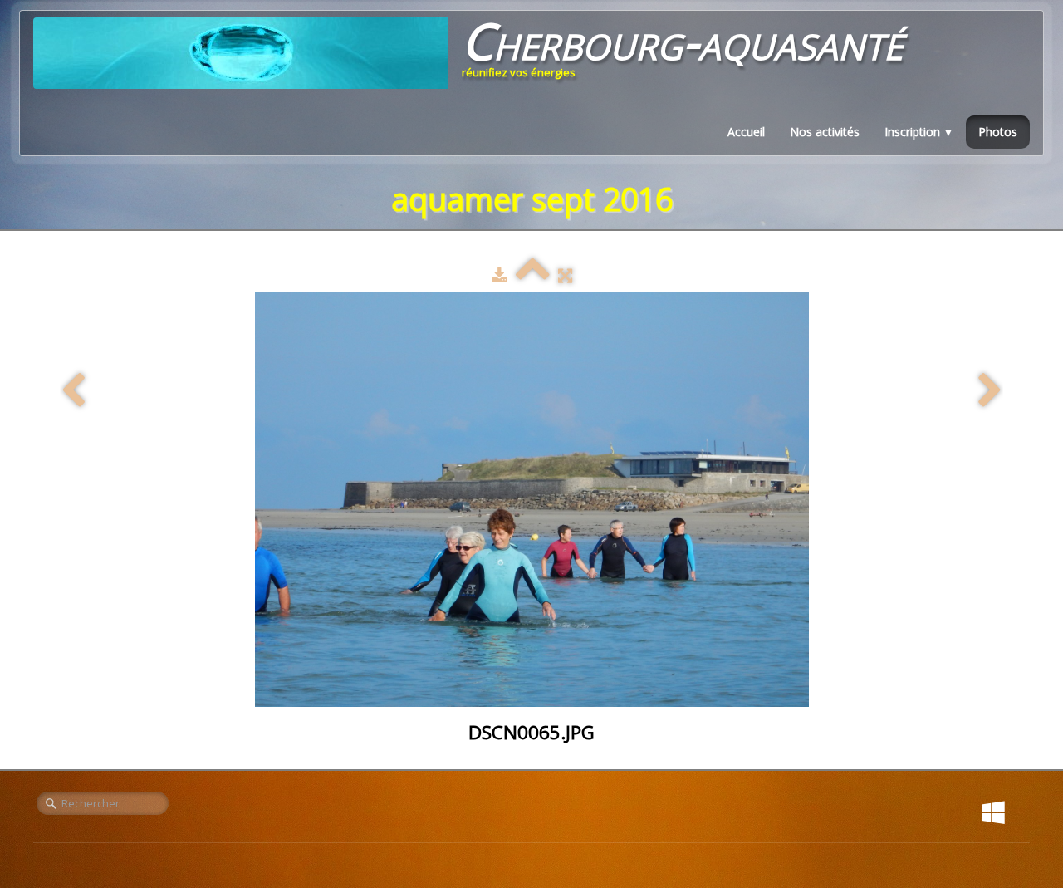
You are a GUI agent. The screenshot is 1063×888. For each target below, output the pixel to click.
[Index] (532, 275)
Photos (997, 132)
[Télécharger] (499, 275)
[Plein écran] (565, 275)
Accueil (746, 132)
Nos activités (825, 132)
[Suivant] (990, 391)
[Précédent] (73, 391)
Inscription (918, 132)
